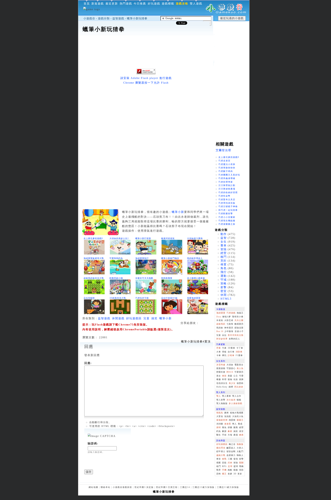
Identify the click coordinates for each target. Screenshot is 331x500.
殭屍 (218, 462)
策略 (223, 283)
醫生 (218, 435)
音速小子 (239, 331)
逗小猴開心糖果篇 (196, 278)
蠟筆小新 (178, 211)
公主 (235, 376)
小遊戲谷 (89, 18)
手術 (224, 435)
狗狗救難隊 (166, 278)
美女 (218, 376)
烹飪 (223, 260)
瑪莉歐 (219, 328)
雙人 (218, 396)
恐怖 (218, 474)
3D (234, 474)
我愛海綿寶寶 (193, 298)
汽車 (224, 348)
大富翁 (219, 416)
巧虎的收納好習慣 (228, 192)
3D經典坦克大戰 (117, 298)
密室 (223, 291)
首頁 (87, 3)
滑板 (224, 352)
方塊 (230, 435)
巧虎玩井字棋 (142, 298)
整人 (234, 424)
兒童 (146, 318)
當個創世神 (222, 420)
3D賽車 (231, 348)
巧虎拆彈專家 (225, 182)
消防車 (239, 352)
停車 (218, 348)
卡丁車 (239, 348)
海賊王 (240, 313)
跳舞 (241, 379)
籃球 (236, 466)
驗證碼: (93, 443)
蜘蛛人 (240, 455)
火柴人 (240, 448)
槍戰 (224, 459)
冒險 (223, 249)
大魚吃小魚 (237, 416)
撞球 (218, 427)
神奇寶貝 (228, 328)
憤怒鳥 (219, 413)
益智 (223, 237)
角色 (223, 268)
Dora (218, 316)
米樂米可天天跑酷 (144, 278)
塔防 (241, 470)
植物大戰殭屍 (236, 413)
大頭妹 (230, 365)
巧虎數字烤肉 (225, 171)
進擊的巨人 (234, 339)
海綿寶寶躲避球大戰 (94, 258)
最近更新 (112, 3)
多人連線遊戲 (235, 403)
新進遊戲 (97, 3)
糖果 (241, 435)
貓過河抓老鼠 (168, 238)
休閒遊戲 (118, 318)
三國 (230, 459)
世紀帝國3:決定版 (144, 487)
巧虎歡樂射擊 (225, 213)
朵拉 (224, 335)
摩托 (224, 355)
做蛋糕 (240, 383)
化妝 (235, 379)
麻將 (226, 413)
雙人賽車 (226, 396)
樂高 (235, 427)
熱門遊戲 (126, 3)
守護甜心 (231, 368)
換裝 (224, 376)
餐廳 (218, 379)
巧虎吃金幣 (224, 196)
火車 (218, 352)
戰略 (241, 466)
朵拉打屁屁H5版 (169, 298)
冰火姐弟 (231, 400)
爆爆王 (240, 420)
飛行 (223, 272)
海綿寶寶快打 (142, 258)
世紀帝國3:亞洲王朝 (167, 487)
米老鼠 (219, 320)
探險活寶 (238, 328)
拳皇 (218, 459)
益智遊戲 (118, 18)
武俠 (230, 462)
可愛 (241, 376)
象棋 (230, 431)
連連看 (227, 424)
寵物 (230, 379)
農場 (235, 435)
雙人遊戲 (196, 3)
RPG (224, 466)
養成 (240, 424)
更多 (240, 474)
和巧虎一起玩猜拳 (228, 210)
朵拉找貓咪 (89, 298)
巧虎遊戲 (231, 313)
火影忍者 (228, 320)
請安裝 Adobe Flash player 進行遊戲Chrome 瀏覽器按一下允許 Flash (146, 80)
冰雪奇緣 (220, 365)
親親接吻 (220, 368)
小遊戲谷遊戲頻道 (122, 487)
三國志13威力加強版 (203, 487)
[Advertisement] (145, 44)
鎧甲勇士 (220, 451)
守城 (223, 279)
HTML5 (226, 298)
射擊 (223, 287)
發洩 (235, 459)
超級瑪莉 (220, 324)
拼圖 (230, 427)
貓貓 (239, 400)
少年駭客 (228, 331)
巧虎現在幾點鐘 (226, 220)
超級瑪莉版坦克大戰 (94, 278)
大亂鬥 (240, 451)
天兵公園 (238, 320)
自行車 (231, 352)
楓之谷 (232, 444)
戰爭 (218, 470)
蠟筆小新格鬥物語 (170, 258)
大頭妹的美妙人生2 (119, 238)
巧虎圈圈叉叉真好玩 (229, 175)
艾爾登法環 (223, 150)
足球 (230, 466)
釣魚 (218, 431)
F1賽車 (239, 355)
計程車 (231, 355)
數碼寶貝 (238, 324)
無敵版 (240, 444)
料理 (224, 379)
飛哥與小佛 (237, 316)
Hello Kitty (221, 387)
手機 (224, 470)
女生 (223, 241)
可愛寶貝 (238, 372)
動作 (223, 234)
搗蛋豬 (232, 420)
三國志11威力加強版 (228, 487)
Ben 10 (219, 331)
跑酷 (230, 470)
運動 (223, 275)
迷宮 (241, 431)
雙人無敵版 (222, 403)
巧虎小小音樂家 (226, 217)
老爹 (230, 474)
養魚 (224, 427)
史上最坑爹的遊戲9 (93, 238)
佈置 (223, 264)
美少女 (232, 383)
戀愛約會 (220, 372)
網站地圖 (93, 487)
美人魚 (240, 368)
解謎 (224, 431)
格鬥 (223, 256)
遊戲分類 (104, 18)
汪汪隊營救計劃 (226, 185)
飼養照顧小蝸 (116, 278)
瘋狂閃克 (220, 448)
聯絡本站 (105, 487)
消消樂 (219, 424)
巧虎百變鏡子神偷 (228, 206)
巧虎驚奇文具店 (226, 199)
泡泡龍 (227, 416)
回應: (88, 363)
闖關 (241, 462)
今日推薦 (140, 3)
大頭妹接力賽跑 (195, 238)
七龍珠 (230, 324)
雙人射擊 (220, 400)
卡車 (218, 355)
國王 (224, 474)
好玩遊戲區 (134, 318)
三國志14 (185, 487)
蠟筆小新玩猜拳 (137, 18)
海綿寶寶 (220, 313)
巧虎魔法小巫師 (226, 164)
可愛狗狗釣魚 (116, 258)
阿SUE (230, 372)
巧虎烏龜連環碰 (226, 178)
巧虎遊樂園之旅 (226, 224)
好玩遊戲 (154, 3)
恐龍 (224, 462)
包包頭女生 (222, 383)
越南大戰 (220, 455)
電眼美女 (238, 365)
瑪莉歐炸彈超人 (195, 258)
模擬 (235, 470)
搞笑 (154, 318)
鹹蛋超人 (231, 448)
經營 (223, 253)
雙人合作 (236, 396)
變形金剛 (231, 451)
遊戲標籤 (168, 3)
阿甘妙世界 (222, 339)
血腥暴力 (231, 455)
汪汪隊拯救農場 (226, 189)
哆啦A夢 (226, 316)
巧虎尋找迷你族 (226, 203)
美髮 (230, 376)
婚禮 (231, 387)
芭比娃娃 (238, 387)
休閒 (223, 294)
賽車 (223, 245)
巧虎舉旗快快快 (226, 168)
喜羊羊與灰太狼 (235, 335)
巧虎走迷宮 (224, 160)
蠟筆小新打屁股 (143, 238)
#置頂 (196, 341)
